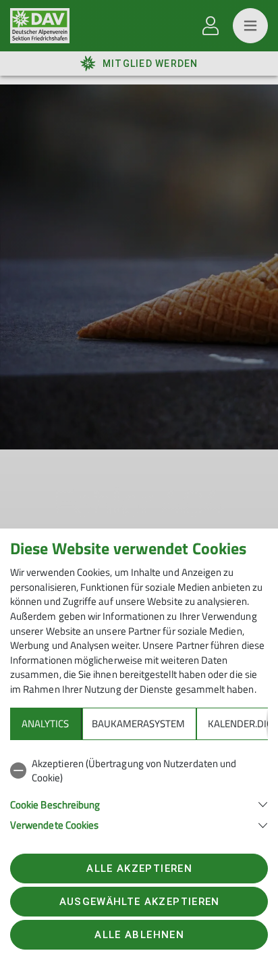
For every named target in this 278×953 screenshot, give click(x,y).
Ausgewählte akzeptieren (139, 902)
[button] (139, 803)
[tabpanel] (139, 792)
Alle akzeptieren (139, 868)
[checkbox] (139, 771)
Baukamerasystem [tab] (138, 723)
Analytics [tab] (45, 723)
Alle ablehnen (139, 935)
